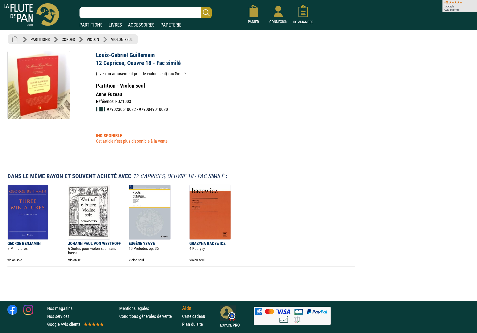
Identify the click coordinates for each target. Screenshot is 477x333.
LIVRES (115, 25)
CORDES (68, 39)
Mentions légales (134, 308)
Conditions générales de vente (149, 316)
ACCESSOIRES (141, 25)
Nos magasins (60, 308)
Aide (186, 308)
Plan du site (192, 324)
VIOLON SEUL (122, 39)
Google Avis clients (63, 324)
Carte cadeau (193, 316)
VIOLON (93, 39)
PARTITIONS (91, 25)
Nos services (58, 316)
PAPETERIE (170, 25)
